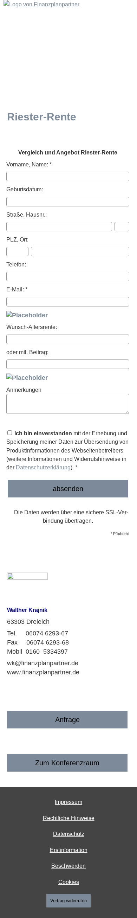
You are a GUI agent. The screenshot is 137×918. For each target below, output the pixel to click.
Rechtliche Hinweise (68, 818)
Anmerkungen (23, 390)
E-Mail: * (16, 289)
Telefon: (16, 264)
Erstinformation (68, 850)
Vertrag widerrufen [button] (68, 900)
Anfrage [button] (67, 720)
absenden (68, 489)
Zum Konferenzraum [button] (67, 763)
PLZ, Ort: (17, 239)
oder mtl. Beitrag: (27, 352)
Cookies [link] (68, 882)
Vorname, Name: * (29, 164)
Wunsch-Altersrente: (31, 327)
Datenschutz (68, 834)
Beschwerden (68, 866)
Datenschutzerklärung (43, 467)
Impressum (68, 802)
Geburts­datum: (24, 189)
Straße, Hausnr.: (26, 214)
